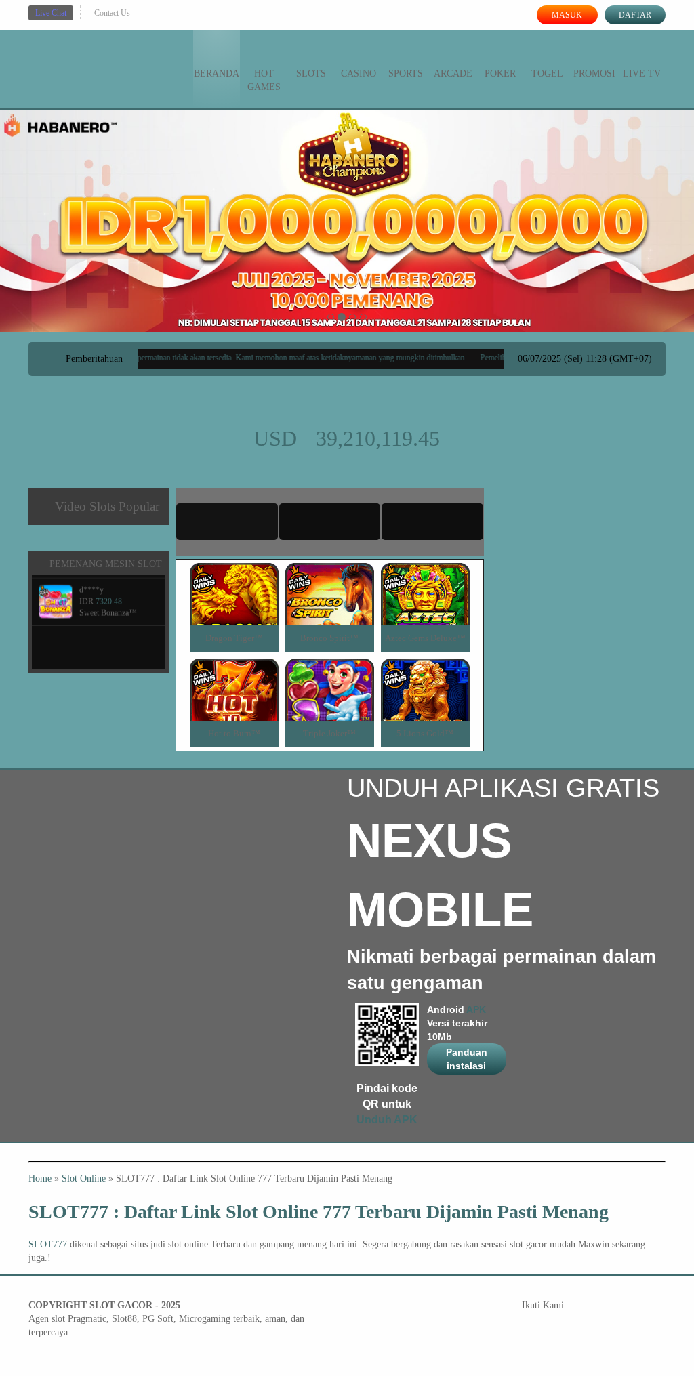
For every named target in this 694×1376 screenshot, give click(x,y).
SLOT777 (47, 1244)
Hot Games (264, 80)
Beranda (216, 73)
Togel (547, 73)
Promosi (594, 73)
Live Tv (642, 73)
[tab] (227, 521)
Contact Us (112, 13)
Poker (500, 73)
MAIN (234, 609)
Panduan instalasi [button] (466, 1059)
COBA (234, 578)
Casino (358, 73)
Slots (311, 73)
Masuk (567, 15)
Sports (405, 73)
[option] (330, 317)
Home (40, 1178)
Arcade (453, 73)
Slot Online (84, 1178)
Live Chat (50, 13)
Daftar (635, 15)
